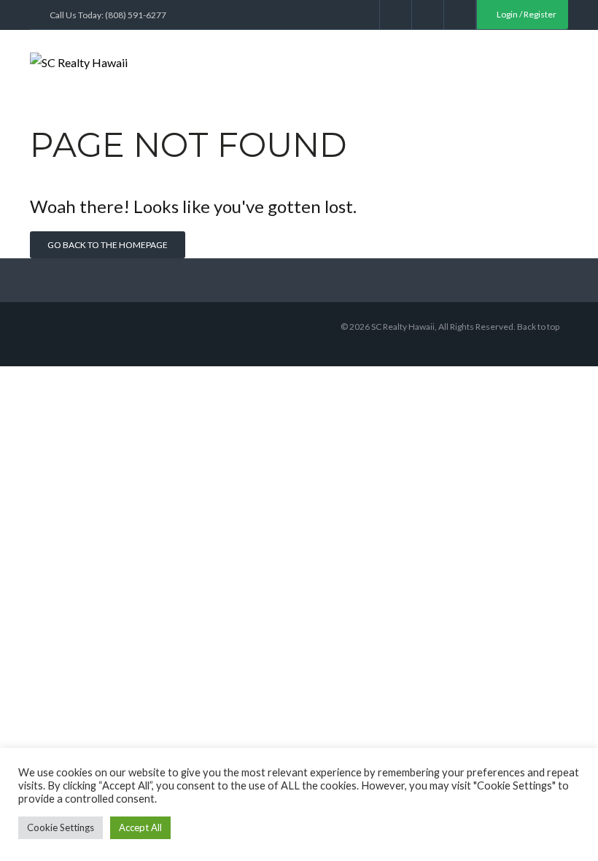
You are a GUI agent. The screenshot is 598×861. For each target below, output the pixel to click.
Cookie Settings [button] (60, 827)
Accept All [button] (140, 827)
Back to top (538, 326)
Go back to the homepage (107, 244)
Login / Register (525, 14)
